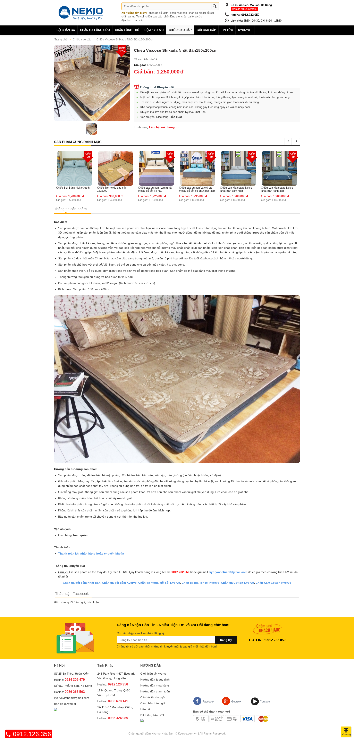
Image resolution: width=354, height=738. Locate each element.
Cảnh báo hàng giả (152, 703)
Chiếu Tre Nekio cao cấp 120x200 (70, 189)
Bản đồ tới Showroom (244, 9)
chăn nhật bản (178, 12)
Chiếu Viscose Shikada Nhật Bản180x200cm (125, 39)
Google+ (236, 701)
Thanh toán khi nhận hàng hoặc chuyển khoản (91, 553)
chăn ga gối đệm (158, 12)
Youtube (265, 701)
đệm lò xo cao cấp (132, 20)
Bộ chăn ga (66, 30)
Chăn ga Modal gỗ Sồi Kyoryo (159, 582)
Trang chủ (61, 39)
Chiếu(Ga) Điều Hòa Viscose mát (278, 154)
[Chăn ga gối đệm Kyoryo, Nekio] (80, 12)
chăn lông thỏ (172, 16)
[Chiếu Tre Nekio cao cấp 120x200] (74, 168)
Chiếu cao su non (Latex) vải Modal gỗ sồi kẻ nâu (114, 189)
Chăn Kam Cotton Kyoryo (273, 582)
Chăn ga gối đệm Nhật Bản (81, 582)
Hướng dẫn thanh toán (155, 691)
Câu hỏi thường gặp (153, 697)
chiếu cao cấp (153, 16)
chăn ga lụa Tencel (132, 16)
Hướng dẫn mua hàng (154, 685)
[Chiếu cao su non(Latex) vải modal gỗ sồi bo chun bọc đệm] (156, 168)
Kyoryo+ (245, 30)
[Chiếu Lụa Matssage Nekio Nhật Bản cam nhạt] (197, 168)
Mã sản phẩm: (142, 59)
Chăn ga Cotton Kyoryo (237, 582)
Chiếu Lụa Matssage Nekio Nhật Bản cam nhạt (195, 189)
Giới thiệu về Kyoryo (153, 673)
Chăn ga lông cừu (95, 30)
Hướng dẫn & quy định (155, 679)
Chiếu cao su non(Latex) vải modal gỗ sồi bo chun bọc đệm (156, 189)
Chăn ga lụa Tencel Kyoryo (200, 582)
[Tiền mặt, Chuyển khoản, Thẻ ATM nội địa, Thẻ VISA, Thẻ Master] (231, 718)
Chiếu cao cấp (180, 30)
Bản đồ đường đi (65, 703)
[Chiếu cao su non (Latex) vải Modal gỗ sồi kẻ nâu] (115, 168)
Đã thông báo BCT (152, 715)
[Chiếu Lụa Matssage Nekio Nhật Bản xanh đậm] (238, 168)
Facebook (208, 701)
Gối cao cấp (206, 30)
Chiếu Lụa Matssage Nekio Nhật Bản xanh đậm (236, 189)
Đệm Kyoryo (154, 30)
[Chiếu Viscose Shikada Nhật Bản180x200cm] (92, 83)
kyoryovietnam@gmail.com (228, 572)
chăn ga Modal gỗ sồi (201, 12)
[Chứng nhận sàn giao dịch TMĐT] (55, 709)
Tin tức (227, 30)
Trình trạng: (141, 127)
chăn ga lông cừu (191, 16)
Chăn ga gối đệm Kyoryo (119, 582)
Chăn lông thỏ (127, 30)
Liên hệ (145, 709)
